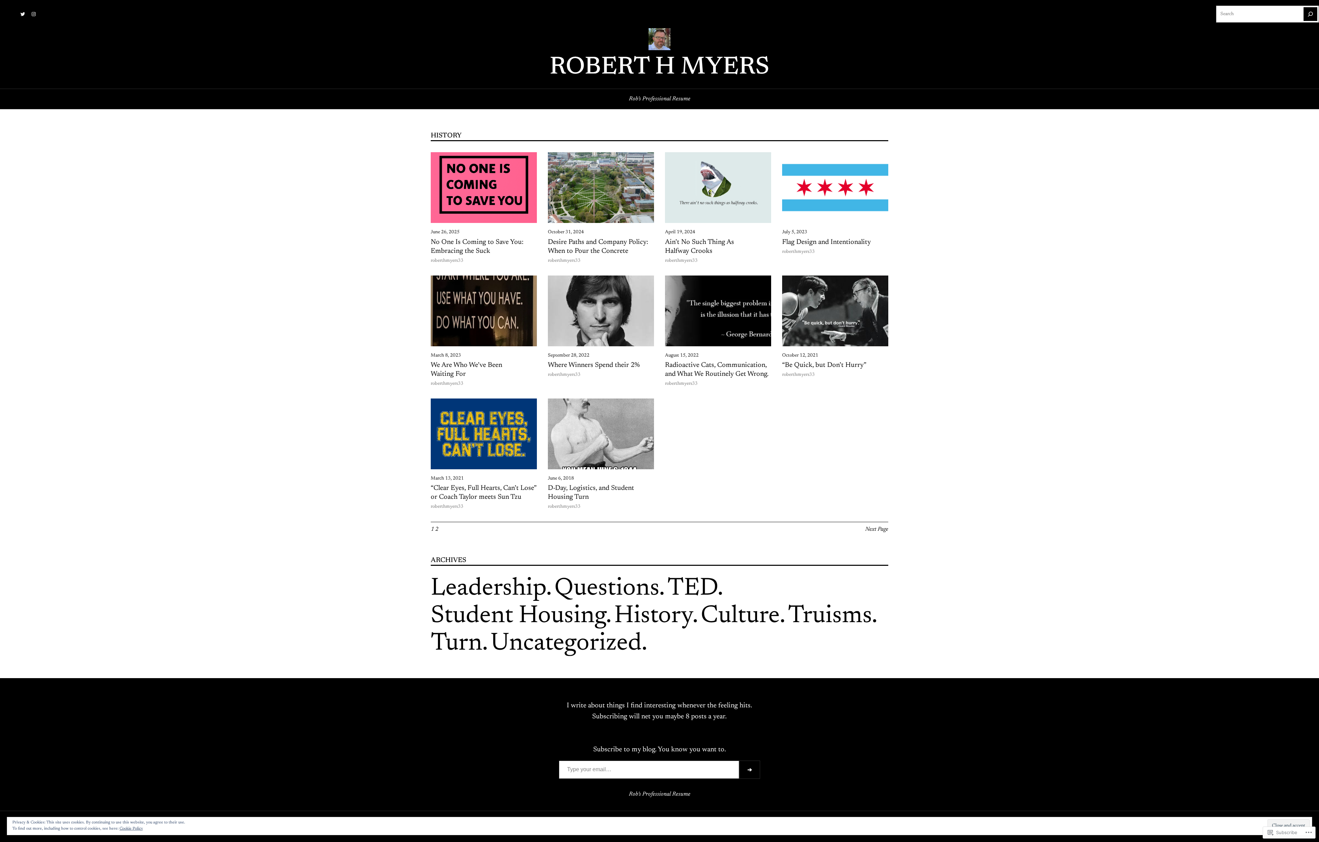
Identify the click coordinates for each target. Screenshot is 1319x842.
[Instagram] (33, 14)
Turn (456, 643)
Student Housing (518, 616)
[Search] (1310, 14)
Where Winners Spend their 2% (594, 365)
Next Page (876, 529)
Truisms (830, 616)
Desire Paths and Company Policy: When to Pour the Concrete (598, 247)
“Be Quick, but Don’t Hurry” (824, 365)
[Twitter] (22, 14)
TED (692, 588)
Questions (606, 588)
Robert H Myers (659, 67)
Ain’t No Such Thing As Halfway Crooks (699, 247)
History (653, 616)
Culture (740, 616)
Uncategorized (566, 643)
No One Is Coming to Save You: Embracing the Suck (477, 247)
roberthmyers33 (447, 260)
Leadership (488, 588)
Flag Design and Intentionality (826, 242)
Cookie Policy (131, 829)
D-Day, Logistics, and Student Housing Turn (591, 493)
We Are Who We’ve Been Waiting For (466, 370)
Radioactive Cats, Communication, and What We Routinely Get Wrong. (717, 370)
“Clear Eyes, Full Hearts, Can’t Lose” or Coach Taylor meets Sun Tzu (483, 493)
